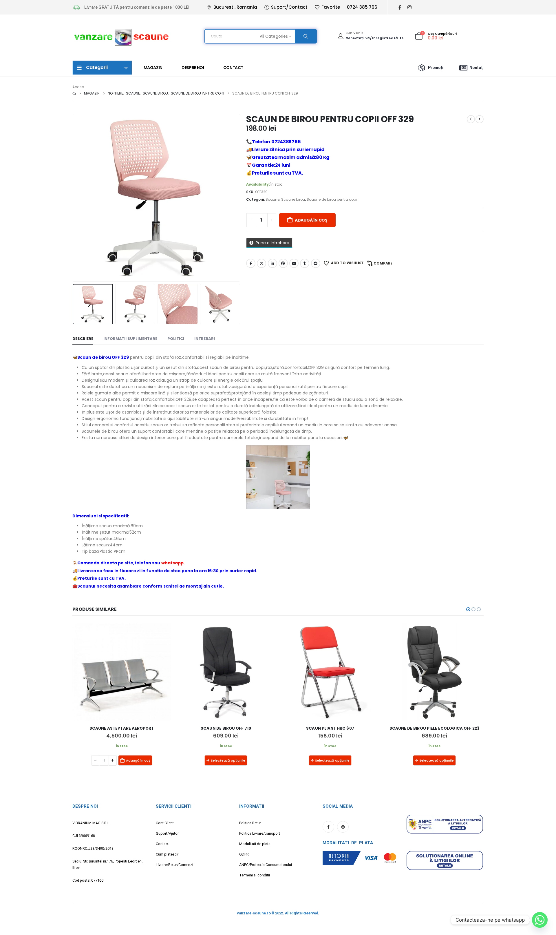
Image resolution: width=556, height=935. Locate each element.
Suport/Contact (289, 7)
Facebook (250, 263)
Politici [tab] (175, 338)
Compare (383, 263)
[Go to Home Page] (74, 93)
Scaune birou (293, 199)
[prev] (471, 119)
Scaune (272, 199)
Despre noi (193, 67)
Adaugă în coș (311, 220)
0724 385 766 (362, 7)
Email (294, 263)
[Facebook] (399, 7)
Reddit (315, 263)
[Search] (305, 36)
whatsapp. (173, 563)
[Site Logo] (121, 36)
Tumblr (304, 263)
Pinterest (283, 263)
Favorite (330, 7)
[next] (479, 119)
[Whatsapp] (540, 920)
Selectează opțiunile (124, 760)
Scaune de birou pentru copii (332, 199)
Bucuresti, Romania (235, 7)
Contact (233, 67)
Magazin (153, 67)
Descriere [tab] (82, 338)
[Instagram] (409, 7)
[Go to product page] (121, 672)
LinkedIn (272, 263)
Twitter (261, 263)
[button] (74, 197)
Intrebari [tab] (204, 338)
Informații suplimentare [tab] (130, 338)
